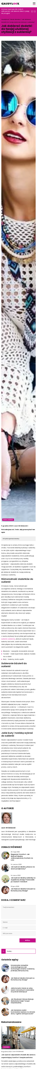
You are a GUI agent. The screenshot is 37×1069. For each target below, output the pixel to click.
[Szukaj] (3, 951)
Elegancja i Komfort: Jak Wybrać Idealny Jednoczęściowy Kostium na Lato (22, 857)
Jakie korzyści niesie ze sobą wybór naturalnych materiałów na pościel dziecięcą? (22, 990)
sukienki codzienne (8, 639)
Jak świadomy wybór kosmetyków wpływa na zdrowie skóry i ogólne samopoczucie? (23, 1012)
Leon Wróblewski (20, 526)
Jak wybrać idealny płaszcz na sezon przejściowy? (23, 868)
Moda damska (8, 519)
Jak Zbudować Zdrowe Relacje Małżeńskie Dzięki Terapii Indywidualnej (22, 1001)
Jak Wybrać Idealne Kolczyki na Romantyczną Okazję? (23, 890)
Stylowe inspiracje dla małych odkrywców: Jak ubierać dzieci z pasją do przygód (15, 11)
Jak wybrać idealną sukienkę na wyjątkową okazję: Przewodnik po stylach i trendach (23, 880)
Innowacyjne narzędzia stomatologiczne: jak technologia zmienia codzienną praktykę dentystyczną (22, 968)
